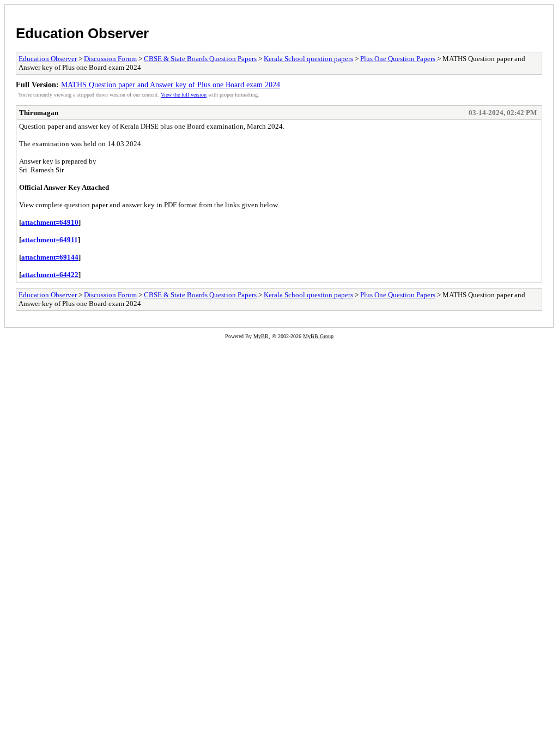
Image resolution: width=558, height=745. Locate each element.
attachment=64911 (49, 240)
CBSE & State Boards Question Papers (200, 59)
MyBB (261, 336)
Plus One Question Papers (397, 59)
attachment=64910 (49, 222)
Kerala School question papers (308, 59)
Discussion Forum (110, 59)
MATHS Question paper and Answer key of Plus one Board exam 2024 (170, 84)
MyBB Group (318, 336)
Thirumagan (38, 113)
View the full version (184, 95)
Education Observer (82, 33)
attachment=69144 (49, 257)
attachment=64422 (49, 275)
